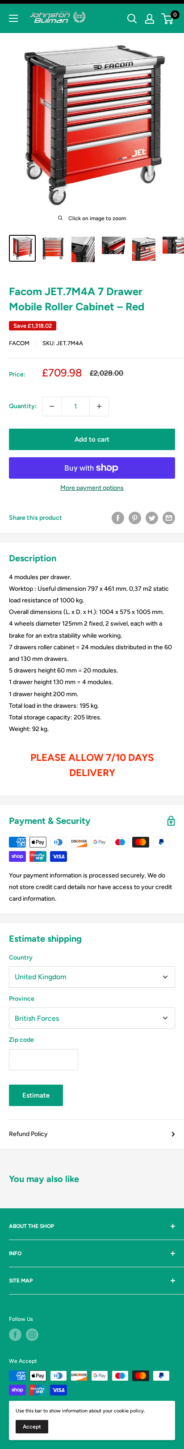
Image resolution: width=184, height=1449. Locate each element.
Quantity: (23, 406)
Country (21, 957)
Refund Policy (28, 1134)
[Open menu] (13, 18)
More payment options (92, 488)
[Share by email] (169, 518)
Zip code (21, 1040)
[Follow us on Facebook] (15, 1334)
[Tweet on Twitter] (152, 518)
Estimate (36, 1095)
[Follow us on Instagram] (32, 1334)
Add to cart (92, 439)
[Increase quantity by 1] (99, 406)
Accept (32, 1427)
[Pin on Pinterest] (135, 518)
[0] (167, 18)
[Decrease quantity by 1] (51, 406)
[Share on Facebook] (118, 518)
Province (21, 998)
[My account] (149, 19)
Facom (19, 343)
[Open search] (132, 19)
